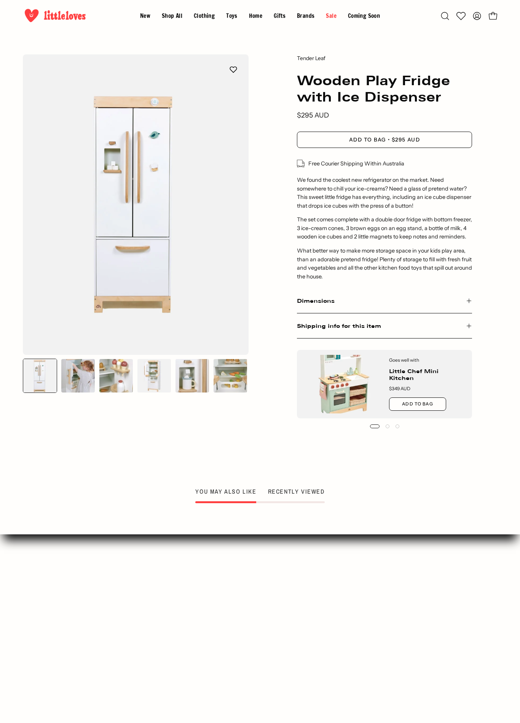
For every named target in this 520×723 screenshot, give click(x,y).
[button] (305, 16)
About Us (296, 594)
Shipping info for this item (339, 326)
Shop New (174, 594)
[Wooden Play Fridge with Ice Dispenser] (40, 376)
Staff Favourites (174, 632)
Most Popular (174, 619)
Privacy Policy (296, 619)
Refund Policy (296, 657)
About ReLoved (296, 606)
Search (174, 581)
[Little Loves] (55, 16)
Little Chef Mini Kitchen (414, 374)
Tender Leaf (311, 58)
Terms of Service (296, 632)
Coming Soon (174, 657)
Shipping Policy (296, 644)
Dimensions (316, 300)
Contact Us (297, 581)
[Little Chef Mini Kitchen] (343, 384)
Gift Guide (174, 606)
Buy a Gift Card (174, 644)
